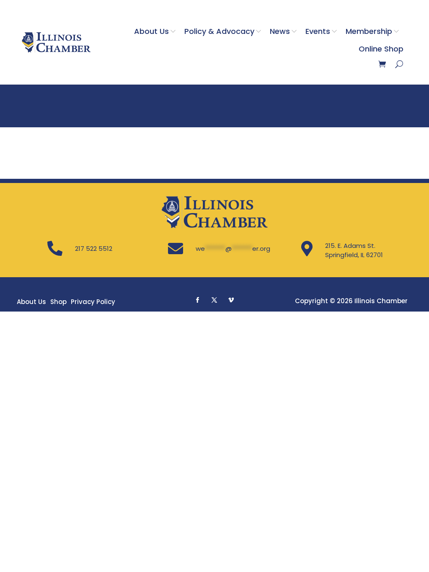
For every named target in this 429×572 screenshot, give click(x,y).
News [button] (280, 31)
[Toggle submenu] (174, 31)
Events (317, 31)
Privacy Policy (93, 301)
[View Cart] (382, 64)
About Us (151, 31)
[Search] (399, 64)
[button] (197, 299)
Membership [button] (369, 31)
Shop (58, 301)
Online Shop (381, 49)
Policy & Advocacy (219, 31)
